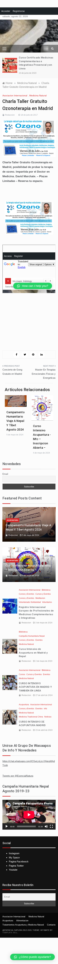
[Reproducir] (6, 826)
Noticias (47, 717)
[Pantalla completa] (51, 826)
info (45, 708)
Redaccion (10, 115)
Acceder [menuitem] (5, 11)
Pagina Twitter (16, 865)
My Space (14, 857)
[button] (32, 957)
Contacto (51, 925)
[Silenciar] (46, 826)
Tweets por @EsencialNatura (17, 775)
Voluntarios (47, 602)
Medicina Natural (38, 95)
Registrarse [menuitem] (19, 11)
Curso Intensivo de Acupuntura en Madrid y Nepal (33, 653)
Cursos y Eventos (26, 594)
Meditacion (40, 598)
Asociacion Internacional (14, 95)
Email (5, 474)
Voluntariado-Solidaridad (30, 602)
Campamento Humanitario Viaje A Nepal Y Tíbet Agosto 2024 (15, 420)
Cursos (22, 674)
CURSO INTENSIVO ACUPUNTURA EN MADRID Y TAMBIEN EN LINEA (35, 687)
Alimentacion (22, 920)
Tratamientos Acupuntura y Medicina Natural (23, 925)
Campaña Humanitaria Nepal (32, 636)
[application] (29, 815)
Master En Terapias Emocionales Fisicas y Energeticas (44, 373)
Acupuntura (12, 520)
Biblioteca (46, 590)
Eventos (39, 640)
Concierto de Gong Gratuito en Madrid (12, 371)
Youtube (13, 869)
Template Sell (10, 932)
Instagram (14, 853)
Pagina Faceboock (19, 861)
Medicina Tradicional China (31, 717)
